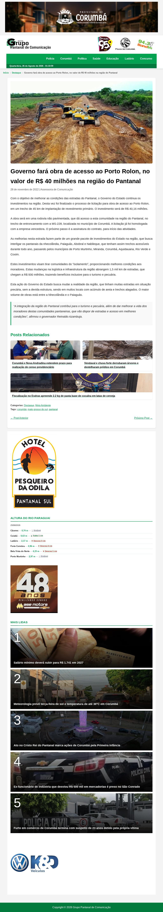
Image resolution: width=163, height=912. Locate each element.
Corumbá (66, 58)
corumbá (21, 409)
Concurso (146, 58)
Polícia (50, 58)
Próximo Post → (143, 418)
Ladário (129, 58)
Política (82, 58)
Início (6, 73)
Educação (112, 58)
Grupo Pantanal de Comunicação (92, 907)
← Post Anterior (19, 418)
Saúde (96, 58)
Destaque (16, 73)
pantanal (53, 409)
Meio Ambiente (43, 405)
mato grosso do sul (38, 409)
